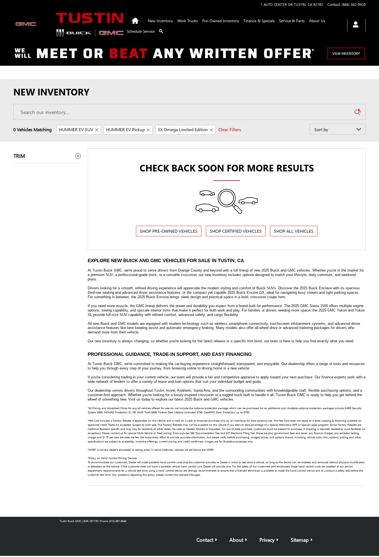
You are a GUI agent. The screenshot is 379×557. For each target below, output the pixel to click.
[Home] (28, 25)
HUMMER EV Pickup (125, 129)
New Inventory (160, 20)
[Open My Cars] (354, 25)
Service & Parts (292, 20)
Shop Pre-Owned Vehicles (169, 231)
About (236, 539)
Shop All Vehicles (294, 231)
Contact (204, 539)
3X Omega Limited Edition (183, 129)
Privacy (267, 539)
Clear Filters (229, 129)
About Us (317, 20)
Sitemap (300, 539)
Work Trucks (187, 20)
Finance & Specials (259, 20)
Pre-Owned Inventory (220, 20)
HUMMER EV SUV (76, 129)
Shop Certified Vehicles (236, 231)
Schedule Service (141, 31)
